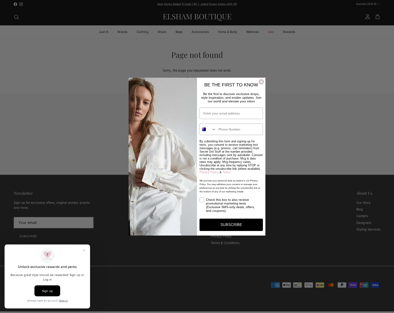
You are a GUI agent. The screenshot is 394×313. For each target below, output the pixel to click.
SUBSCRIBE (231, 225)
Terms (227, 172)
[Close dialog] (261, 82)
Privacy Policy (209, 172)
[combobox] (208, 129)
